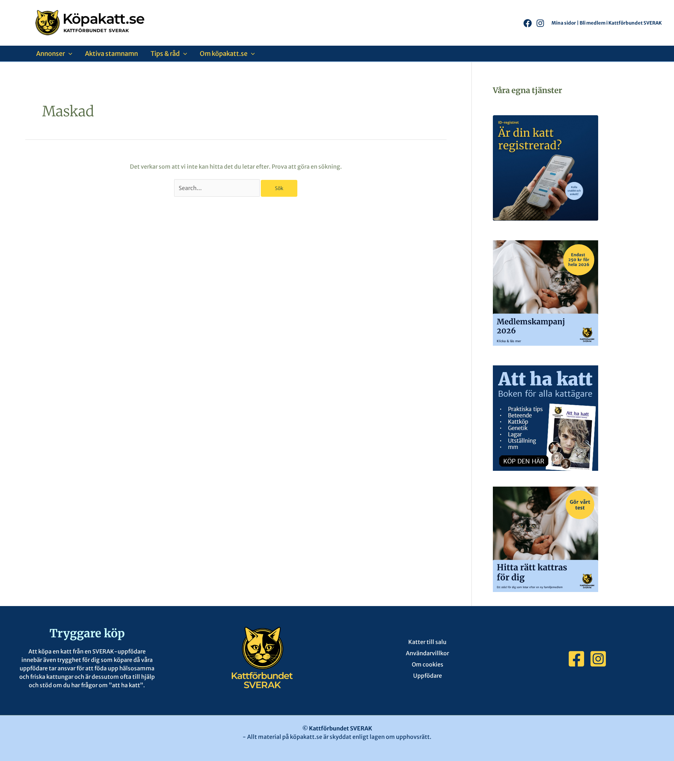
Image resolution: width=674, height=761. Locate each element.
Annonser (50, 54)
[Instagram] (540, 23)
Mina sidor (563, 23)
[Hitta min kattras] (545, 538)
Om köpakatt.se (223, 54)
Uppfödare (427, 675)
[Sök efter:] (217, 187)
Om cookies (427, 664)
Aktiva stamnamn (111, 54)
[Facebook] (527, 23)
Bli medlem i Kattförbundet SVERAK (621, 23)
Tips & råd (165, 54)
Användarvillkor (427, 653)
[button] (68, 53)
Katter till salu (427, 641)
